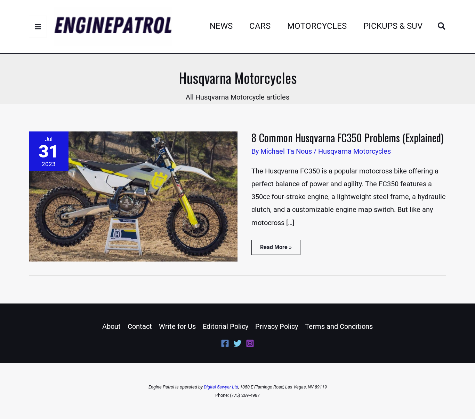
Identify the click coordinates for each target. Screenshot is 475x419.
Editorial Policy (225, 326)
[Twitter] (237, 343)
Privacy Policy (276, 326)
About (111, 326)
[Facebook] (225, 343)
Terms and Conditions (339, 326)
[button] (442, 26)
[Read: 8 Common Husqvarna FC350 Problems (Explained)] (133, 196)
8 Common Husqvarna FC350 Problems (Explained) (347, 137)
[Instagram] (250, 343)
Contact (140, 326)
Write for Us (177, 326)
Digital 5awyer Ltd (221, 387)
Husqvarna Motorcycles (354, 151)
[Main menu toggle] (38, 26)
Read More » (276, 245)
